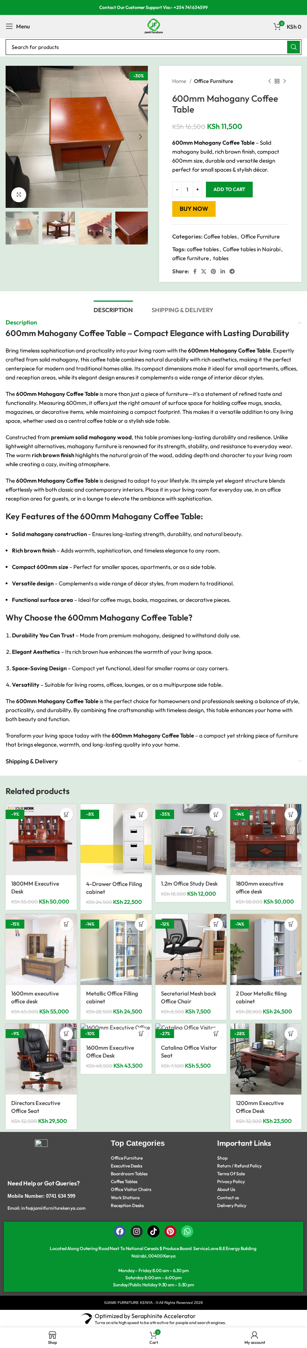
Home (180, 81)
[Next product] (284, 81)
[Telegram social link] (232, 271)
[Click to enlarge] (18, 194)
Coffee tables (220, 236)
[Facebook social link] (195, 271)
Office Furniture (213, 81)
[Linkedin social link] (222, 271)
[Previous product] (269, 81)
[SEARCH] (293, 47)
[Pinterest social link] (213, 271)
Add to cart (229, 189)
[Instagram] (137, 1231)
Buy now (194, 208)
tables (220, 258)
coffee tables (203, 249)
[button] (66, 814)
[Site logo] (153, 25)
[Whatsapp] (187, 1231)
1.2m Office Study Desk (189, 883)
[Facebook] (120, 1231)
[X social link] (204, 271)
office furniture (190, 258)
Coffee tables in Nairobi (251, 249)
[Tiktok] (153, 1231)
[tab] (113, 309)
